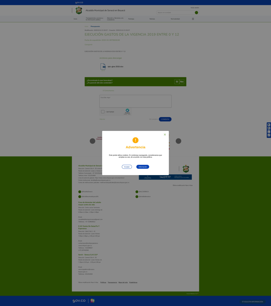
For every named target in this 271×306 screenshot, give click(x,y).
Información (143, 167)
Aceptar (127, 167)
